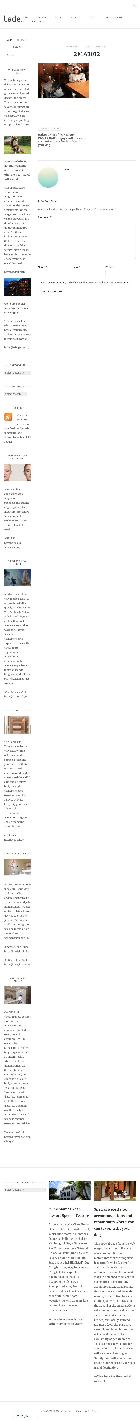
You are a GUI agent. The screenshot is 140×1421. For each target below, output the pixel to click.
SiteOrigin (93, 1411)
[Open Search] (134, 5)
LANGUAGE (38, 21)
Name (42, 267)
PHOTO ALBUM (114, 17)
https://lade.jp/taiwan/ (16, 347)
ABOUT (94, 17)
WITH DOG (76, 17)
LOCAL (59, 17)
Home (9, 40)
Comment (45, 217)
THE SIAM (75, 1262)
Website (110, 267)
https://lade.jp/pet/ (14, 271)
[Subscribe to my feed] (8, 420)
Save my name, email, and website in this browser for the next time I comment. (85, 282)
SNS (22, 21)
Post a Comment (96, 46)
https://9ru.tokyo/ (14, 839)
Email (76, 267)
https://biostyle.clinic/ (16, 951)
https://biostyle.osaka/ (17, 964)
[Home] (12, 20)
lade (66, 169)
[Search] (27, 53)
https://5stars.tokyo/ (15, 696)
